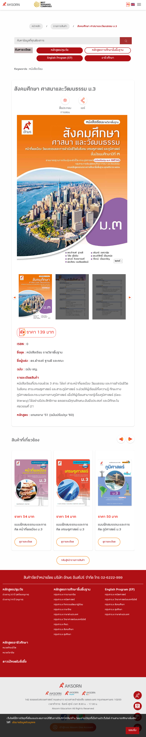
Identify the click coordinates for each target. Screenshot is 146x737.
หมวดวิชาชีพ (8, 653)
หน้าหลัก (36, 27)
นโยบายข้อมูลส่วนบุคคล (23, 723)
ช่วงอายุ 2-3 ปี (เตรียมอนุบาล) (16, 595)
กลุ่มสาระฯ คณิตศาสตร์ (64, 600)
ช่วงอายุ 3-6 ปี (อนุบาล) (13, 600)
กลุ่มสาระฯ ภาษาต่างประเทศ (66, 615)
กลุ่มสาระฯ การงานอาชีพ (65, 595)
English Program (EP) (59, 58)
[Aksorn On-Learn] (138, 706)
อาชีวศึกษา (108, 58)
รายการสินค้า (60, 27)
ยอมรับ (132, 730)
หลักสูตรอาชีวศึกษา (15, 643)
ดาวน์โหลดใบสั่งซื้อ (15, 662)
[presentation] (121, 439)
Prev (14, 297)
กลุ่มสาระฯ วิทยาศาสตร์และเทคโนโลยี (70, 620)
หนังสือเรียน (36, 69)
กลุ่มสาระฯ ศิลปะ (61, 625)
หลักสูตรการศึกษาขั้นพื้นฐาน (107, 50)
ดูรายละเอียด (25, 542)
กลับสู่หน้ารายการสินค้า (73, 561)
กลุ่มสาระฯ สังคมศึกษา (64, 630)
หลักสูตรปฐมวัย (13, 590)
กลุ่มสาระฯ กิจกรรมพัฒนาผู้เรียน (68, 605)
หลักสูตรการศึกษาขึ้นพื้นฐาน (72, 590)
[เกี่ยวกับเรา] (138, 695)
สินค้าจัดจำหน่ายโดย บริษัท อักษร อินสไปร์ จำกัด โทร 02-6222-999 (73, 578)
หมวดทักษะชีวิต (9, 648)
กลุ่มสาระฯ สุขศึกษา (62, 635)
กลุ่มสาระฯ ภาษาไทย (62, 610)
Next (130, 297)
